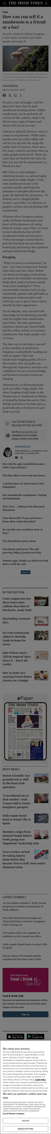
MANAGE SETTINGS (25, 1129)
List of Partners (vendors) (13, 1114)
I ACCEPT (25, 1121)
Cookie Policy (40, 1080)
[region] (25, 1087)
